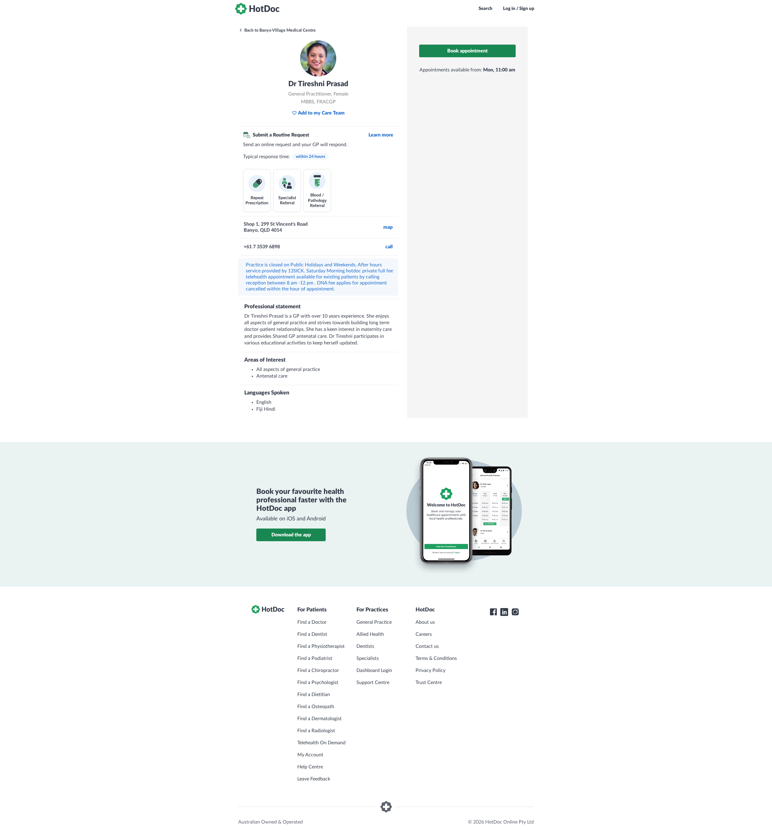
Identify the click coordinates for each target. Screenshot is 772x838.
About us (425, 622)
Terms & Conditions (436, 658)
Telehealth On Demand (321, 742)
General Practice (374, 622)
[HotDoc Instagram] (515, 612)
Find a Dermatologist (319, 718)
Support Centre (372, 682)
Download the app (291, 534)
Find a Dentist (312, 634)
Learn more (381, 135)
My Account (310, 754)
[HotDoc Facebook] (493, 612)
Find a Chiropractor (318, 670)
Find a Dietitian (313, 694)
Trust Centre (429, 682)
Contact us (427, 646)
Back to (279, 30)
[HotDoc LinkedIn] (504, 612)
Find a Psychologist (317, 682)
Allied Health (370, 634)
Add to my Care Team (321, 113)
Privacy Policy (430, 670)
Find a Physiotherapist (321, 646)
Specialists (367, 658)
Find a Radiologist (316, 730)
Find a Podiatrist (314, 658)
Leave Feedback (313, 779)
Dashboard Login (374, 670)
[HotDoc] (257, 8)
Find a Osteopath (315, 706)
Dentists (365, 646)
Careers (424, 634)
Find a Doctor (312, 622)
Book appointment (467, 51)
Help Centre (310, 766)
